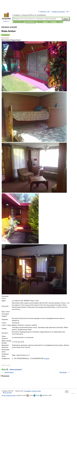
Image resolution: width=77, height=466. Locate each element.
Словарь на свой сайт (58, 11)
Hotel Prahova (9, 372)
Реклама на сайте (36, 391)
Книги (49, 22)
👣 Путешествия (7, 392)
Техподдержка (27, 391)
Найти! (66, 19)
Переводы (40, 22)
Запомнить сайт (45, 11)
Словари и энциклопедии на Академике (29, 15)
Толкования (30, 22)
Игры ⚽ (58, 22)
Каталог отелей (19, 22)
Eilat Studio (63, 372)
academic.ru (6, 21)
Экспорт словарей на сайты (9, 395)
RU (67, 11)
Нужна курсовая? (16, 369)
